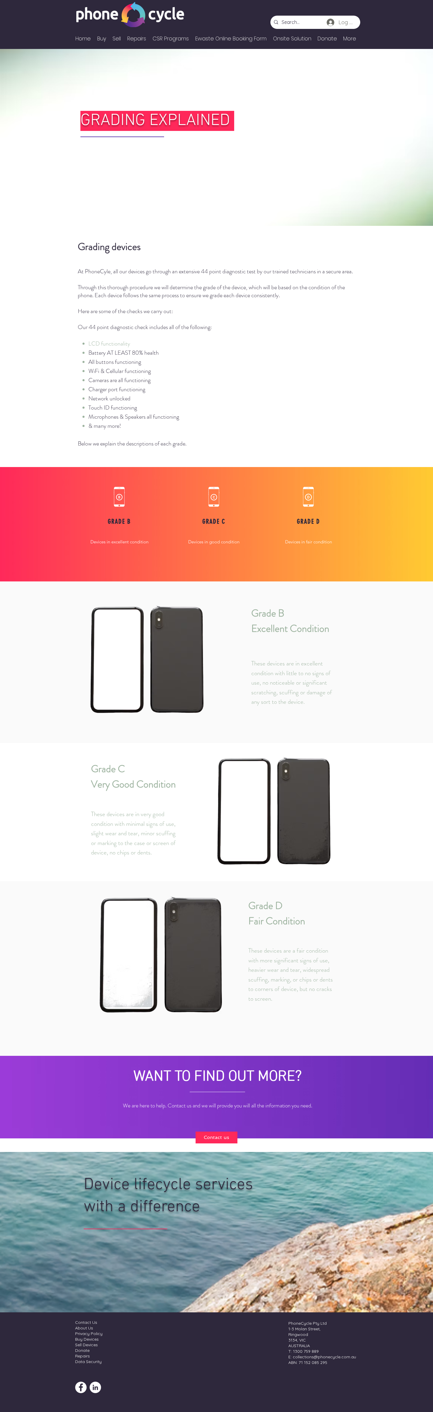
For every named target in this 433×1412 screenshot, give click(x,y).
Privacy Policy (89, 1333)
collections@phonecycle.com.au (324, 1357)
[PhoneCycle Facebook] (81, 1387)
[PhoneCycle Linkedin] (95, 1387)
